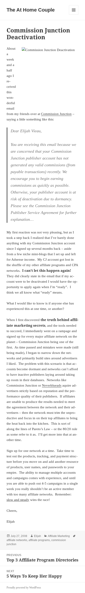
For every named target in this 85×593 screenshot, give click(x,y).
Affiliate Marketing (59, 536)
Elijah (37, 536)
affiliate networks (17, 540)
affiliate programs (39, 540)
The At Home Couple (31, 10)
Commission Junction (56, 114)
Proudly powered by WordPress (24, 587)
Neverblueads (51, 385)
